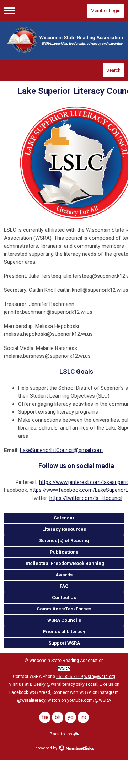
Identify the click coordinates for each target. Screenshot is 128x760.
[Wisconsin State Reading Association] (64, 40)
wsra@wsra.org (99, 676)
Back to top (61, 734)
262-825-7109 (69, 676)
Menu (9, 11)
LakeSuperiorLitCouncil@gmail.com (61, 450)
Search (113, 70)
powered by (46, 748)
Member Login (106, 10)
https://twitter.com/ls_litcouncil (85, 498)
